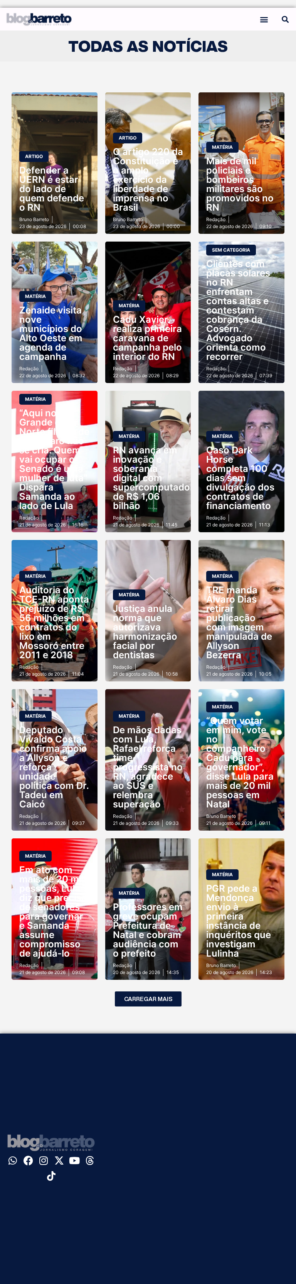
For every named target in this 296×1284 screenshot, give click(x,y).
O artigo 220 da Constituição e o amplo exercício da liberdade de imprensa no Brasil (148, 179)
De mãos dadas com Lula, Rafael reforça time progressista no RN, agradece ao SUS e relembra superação (148, 767)
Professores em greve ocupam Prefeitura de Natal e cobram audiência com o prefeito (148, 930)
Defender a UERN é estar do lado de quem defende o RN (51, 189)
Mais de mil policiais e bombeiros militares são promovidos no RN (240, 184)
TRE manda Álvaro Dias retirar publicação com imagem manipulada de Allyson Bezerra (239, 622)
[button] (263, 19)
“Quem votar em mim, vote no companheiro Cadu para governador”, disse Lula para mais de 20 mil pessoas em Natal (240, 762)
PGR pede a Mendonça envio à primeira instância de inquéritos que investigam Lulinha (238, 921)
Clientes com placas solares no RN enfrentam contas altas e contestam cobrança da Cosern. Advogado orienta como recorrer (238, 310)
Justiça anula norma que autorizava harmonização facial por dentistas (145, 632)
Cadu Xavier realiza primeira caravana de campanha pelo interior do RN (147, 338)
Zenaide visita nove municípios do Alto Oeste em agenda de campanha (50, 333)
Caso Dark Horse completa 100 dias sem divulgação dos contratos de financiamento (240, 477)
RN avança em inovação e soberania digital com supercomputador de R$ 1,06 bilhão (153, 477)
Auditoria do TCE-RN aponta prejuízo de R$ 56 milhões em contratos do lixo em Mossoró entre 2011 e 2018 (54, 622)
